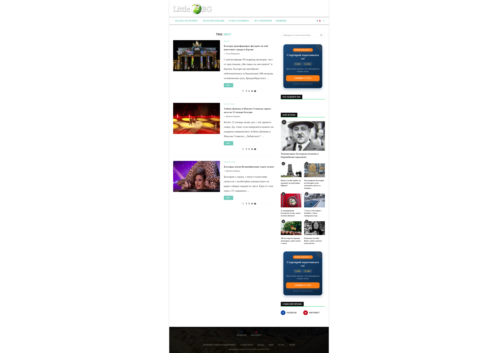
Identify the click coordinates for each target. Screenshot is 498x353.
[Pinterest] (320, 21)
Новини (281, 20)
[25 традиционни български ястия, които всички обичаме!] (291, 200)
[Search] (323, 21)
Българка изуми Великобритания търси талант (249, 166)
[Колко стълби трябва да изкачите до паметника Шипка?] (291, 170)
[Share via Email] (255, 91)
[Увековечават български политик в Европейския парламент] (303, 136)
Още (228, 85)
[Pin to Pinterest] (252, 91)
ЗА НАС (281, 345)
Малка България (186, 20)
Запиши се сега (303, 78)
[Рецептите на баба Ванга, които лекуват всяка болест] (314, 228)
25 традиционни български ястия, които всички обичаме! (290, 213)
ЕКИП (271, 345)
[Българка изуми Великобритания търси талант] (196, 176)
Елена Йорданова (233, 54)
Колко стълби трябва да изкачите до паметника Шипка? (291, 183)
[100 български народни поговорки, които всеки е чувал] (291, 228)
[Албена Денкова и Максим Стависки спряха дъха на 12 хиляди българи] (196, 118)
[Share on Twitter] (249, 91)
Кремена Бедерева (233, 116)
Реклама (261, 345)
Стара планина (238, 20)
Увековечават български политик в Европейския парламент (300, 155)
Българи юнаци (213, 20)
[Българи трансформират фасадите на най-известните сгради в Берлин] (196, 55)
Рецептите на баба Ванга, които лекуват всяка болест (313, 240)
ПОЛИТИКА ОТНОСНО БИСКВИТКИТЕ (219, 345)
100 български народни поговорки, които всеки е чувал (290, 240)
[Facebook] (317, 21)
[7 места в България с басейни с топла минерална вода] (314, 200)
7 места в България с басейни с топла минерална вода (313, 213)
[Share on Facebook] (246, 91)
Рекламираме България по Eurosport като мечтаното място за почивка (314, 184)
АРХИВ (292, 345)
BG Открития (263, 20)
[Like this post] (243, 91)
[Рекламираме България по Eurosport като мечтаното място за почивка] (314, 170)
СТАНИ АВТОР (247, 345)
